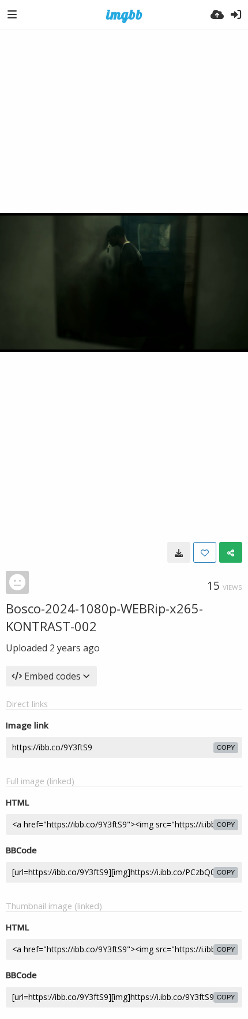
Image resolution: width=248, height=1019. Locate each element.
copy (226, 747)
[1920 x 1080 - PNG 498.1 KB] (178, 552)
